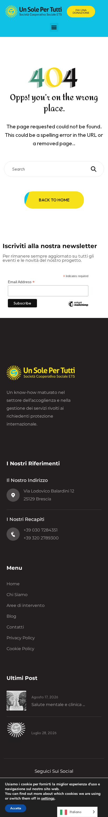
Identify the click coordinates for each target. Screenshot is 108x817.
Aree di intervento (26, 605)
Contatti (15, 627)
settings (48, 798)
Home (13, 583)
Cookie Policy (20, 648)
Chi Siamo (17, 594)
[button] (54, 27)
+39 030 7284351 (41, 530)
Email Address (21, 281)
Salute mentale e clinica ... (58, 704)
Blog (11, 616)
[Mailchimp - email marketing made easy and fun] (78, 308)
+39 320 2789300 (41, 537)
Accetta (15, 808)
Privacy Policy (21, 637)
